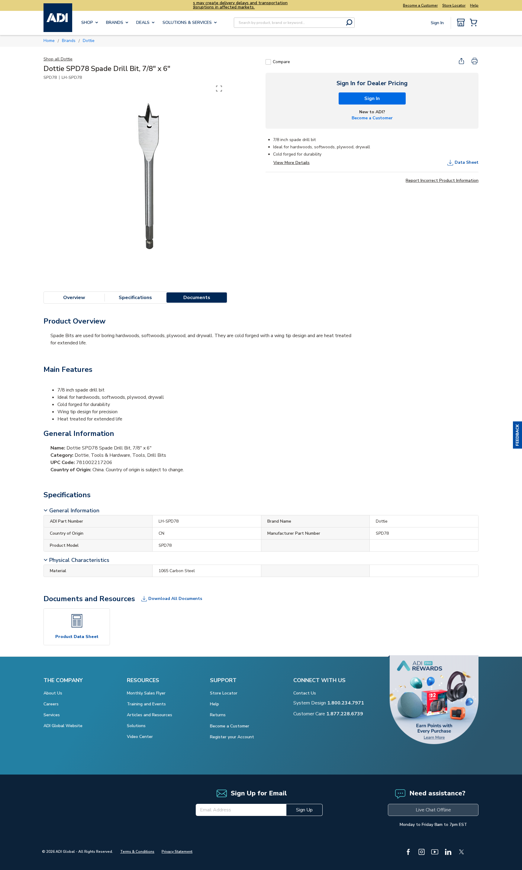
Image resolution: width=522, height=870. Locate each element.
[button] (517, 435)
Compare (281, 62)
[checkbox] (268, 62)
